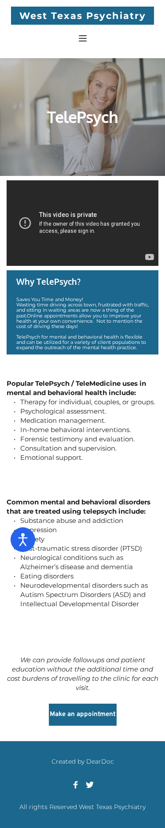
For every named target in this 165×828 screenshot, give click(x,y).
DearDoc (100, 761)
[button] (83, 38)
